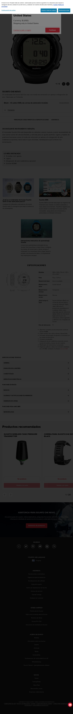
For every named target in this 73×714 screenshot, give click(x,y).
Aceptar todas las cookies (49, 10)
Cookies (55, 5)
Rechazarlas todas (64, 10)
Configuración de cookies (8, 10)
